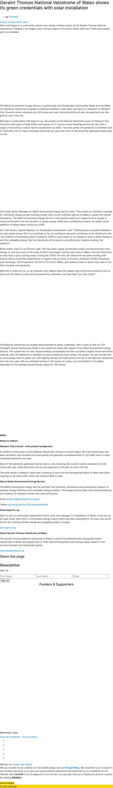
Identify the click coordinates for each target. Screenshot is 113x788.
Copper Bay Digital (22, 764)
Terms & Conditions (10, 737)
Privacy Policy (30, 737)
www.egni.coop (8, 527)
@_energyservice (17, 504)
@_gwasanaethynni (38, 504)
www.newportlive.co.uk (12, 550)
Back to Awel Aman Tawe (14, 22)
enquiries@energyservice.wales (23, 499)
